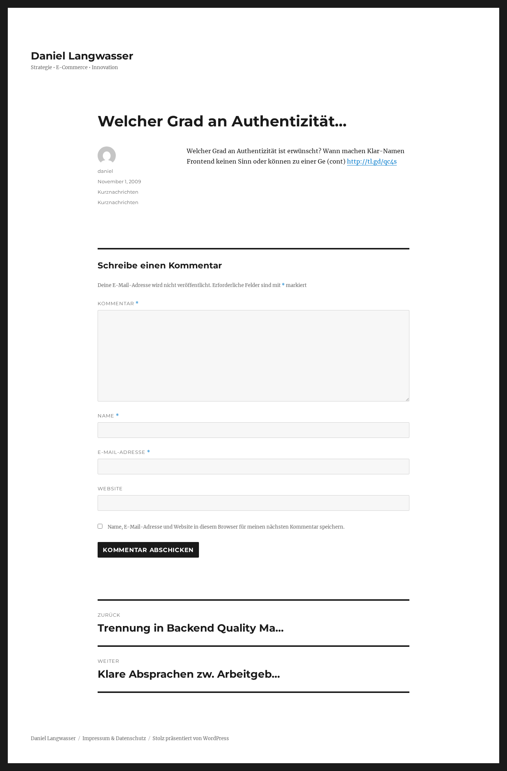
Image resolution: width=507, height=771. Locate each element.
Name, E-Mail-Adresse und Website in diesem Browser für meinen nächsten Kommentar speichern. (226, 527)
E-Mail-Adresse (124, 452)
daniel (105, 171)
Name (108, 416)
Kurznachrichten (118, 192)
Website (110, 488)
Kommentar (118, 303)
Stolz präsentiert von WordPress (191, 738)
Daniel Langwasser (82, 55)
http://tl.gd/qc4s (372, 161)
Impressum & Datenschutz (114, 738)
